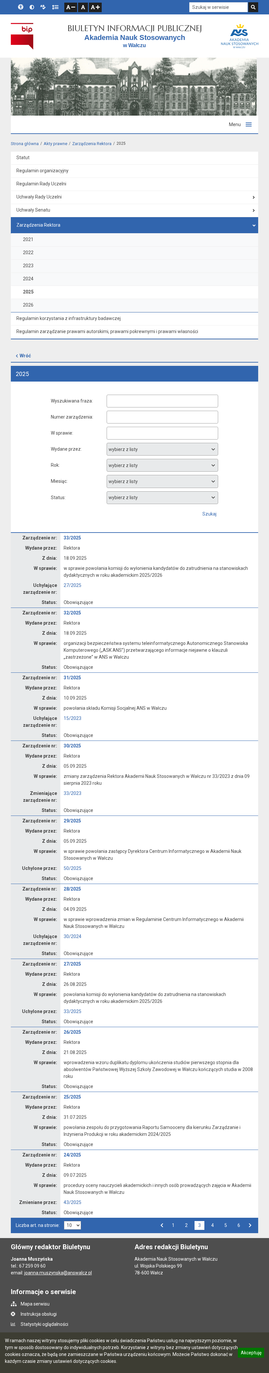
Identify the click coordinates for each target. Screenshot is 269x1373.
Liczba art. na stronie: (38, 1225)
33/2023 (72, 793)
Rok (55, 465)
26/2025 (72, 1032)
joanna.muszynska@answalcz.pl (58, 1272)
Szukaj (209, 514)
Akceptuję (250, 1353)
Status (58, 497)
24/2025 (72, 1154)
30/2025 (72, 745)
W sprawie (61, 433)
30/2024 (72, 936)
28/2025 (72, 889)
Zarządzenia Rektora (92, 143)
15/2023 (72, 718)
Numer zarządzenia (71, 417)
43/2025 (72, 1202)
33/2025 (72, 537)
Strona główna (25, 143)
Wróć (25, 355)
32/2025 (72, 612)
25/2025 (72, 1097)
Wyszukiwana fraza (71, 401)
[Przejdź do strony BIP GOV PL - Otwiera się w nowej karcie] (22, 36)
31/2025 (72, 677)
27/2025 (72, 585)
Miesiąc (59, 481)
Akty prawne (55, 143)
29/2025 (72, 820)
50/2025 (72, 868)
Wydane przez (66, 449)
